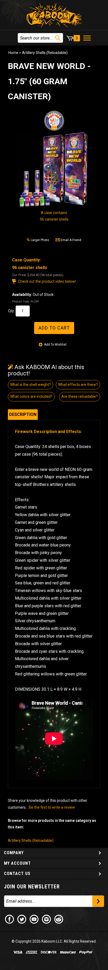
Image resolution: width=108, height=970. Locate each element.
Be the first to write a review (52, 807)
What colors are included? (31, 396)
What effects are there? (78, 384)
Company (14, 852)
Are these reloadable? (79, 396)
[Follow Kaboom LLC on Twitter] (22, 919)
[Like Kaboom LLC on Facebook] (9, 919)
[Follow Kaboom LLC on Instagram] (46, 919)
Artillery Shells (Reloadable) (45, 53)
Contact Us (17, 873)
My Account (17, 863)
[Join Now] (98, 901)
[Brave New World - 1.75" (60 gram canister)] (54, 170)
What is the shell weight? (30, 384)
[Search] (58, 38)
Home (13, 53)
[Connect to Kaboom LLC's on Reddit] (59, 919)
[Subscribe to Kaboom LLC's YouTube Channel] (34, 919)
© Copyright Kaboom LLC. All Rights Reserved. (54, 941)
